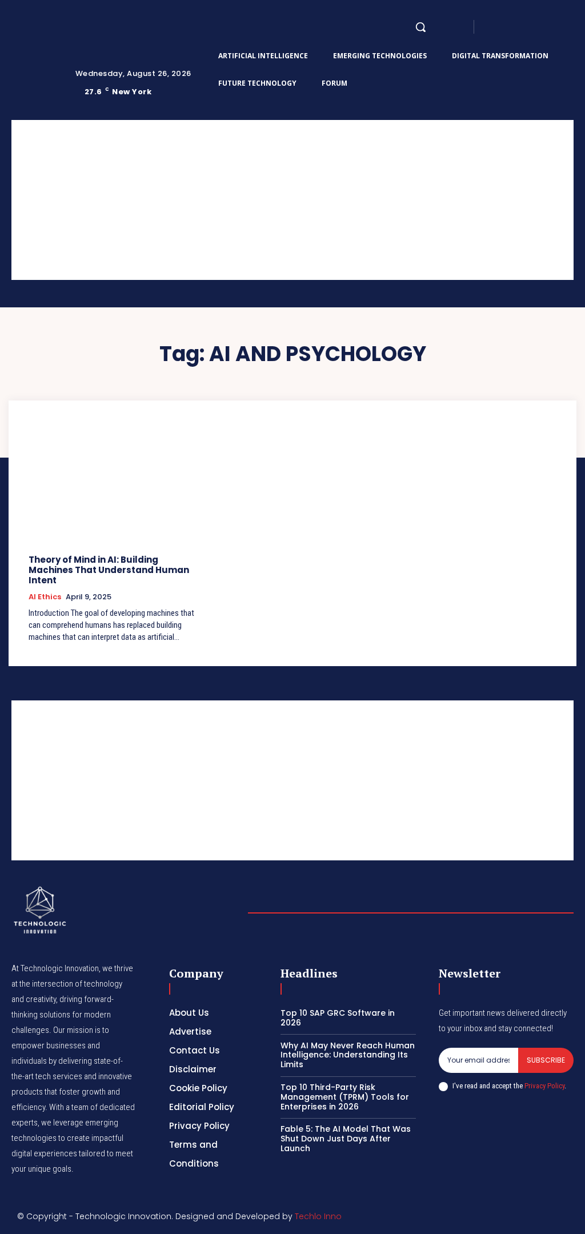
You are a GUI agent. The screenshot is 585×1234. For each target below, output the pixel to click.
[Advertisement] (292, 200)
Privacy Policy (544, 1085)
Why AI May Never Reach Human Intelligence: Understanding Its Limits (348, 1055)
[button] (420, 27)
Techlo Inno (318, 1216)
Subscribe (546, 1060)
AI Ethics (45, 597)
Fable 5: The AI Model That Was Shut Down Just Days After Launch (346, 1138)
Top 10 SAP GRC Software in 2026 (338, 1017)
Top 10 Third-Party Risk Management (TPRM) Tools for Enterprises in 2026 (345, 1096)
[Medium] (533, 27)
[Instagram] (506, 27)
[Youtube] (561, 27)
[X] (547, 27)
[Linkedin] (520, 27)
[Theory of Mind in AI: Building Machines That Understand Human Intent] (113, 484)
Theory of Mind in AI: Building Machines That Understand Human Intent (109, 570)
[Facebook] (492, 27)
